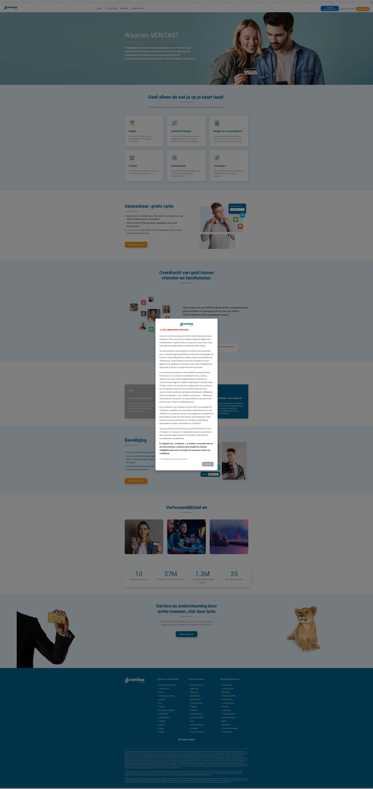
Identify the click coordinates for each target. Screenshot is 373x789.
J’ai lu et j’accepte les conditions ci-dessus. (174, 459)
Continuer (207, 464)
